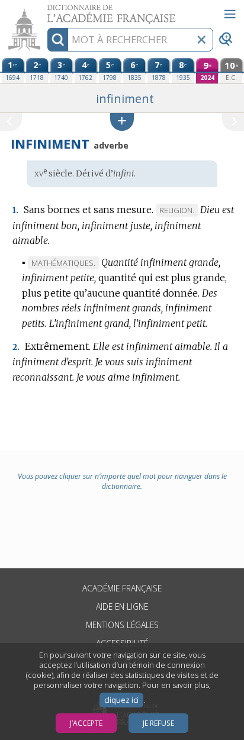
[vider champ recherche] (201, 40)
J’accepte (86, 723)
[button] (122, 121)
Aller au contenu (45, 10)
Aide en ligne (122, 606)
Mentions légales (122, 624)
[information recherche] (57, 40)
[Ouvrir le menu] (230, 14)
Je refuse (158, 723)
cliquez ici (121, 700)
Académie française (122, 588)
